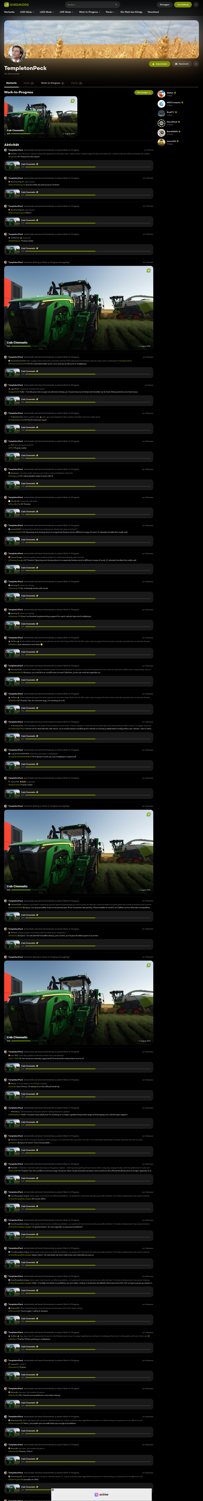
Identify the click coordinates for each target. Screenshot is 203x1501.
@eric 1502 (13, 1058)
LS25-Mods (26, 12)
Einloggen (164, 4)
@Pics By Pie (14, 504)
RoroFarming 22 (17, 182)
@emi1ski (12, 156)
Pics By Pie (15, 501)
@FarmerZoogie (15, 560)
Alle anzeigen (142, 92)
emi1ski (14, 154)
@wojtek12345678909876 (20, 756)
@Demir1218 (14, 784)
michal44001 (16, 529)
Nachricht (183, 64)
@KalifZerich (14, 241)
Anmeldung (182, 4)
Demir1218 (15, 782)
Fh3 (12, 445)
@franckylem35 (15, 672)
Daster (13, 1084)
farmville (14, 1392)
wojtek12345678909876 (20, 754)
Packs (109, 12)
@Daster (12, 1086)
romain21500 (16, 905)
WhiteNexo (15, 1112)
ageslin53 (15, 389)
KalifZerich (15, 238)
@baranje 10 (14, 588)
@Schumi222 (14, 1311)
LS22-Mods (46, 12)
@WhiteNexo (14, 1114)
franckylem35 (16, 670)
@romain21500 (15, 907)
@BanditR (13, 1170)
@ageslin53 (13, 392)
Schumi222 (15, 1308)
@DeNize (12, 644)
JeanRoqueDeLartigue (20, 1196)
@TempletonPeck (125, 361)
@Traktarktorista (16, 420)
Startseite (9, 12)
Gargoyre (15, 473)
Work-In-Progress (88, 12)
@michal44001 (15, 532)
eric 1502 (14, 1056)
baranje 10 (15, 585)
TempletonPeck (15, 150)
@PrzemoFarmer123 (17, 363)
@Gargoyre (13, 476)
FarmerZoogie (16, 557)
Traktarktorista (17, 417)
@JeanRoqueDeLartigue (19, 1199)
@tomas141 (13, 1367)
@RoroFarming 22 (16, 184)
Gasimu (14, 933)
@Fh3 (11, 448)
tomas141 (14, 1364)
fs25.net (36, 1084)
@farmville (13, 1395)
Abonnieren (161, 64)
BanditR (14, 1168)
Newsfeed (153, 12)
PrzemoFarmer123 (18, 361)
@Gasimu (12, 935)
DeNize (14, 641)
